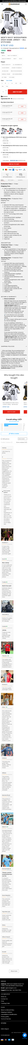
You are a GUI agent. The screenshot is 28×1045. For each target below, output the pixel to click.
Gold (20, 58)
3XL (21, 83)
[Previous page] (1, 21)
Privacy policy (5, 1017)
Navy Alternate (12, 55)
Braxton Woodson (16, 71)
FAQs (2, 1001)
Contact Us (4, 999)
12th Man (11, 77)
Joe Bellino (5, 71)
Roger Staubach (17, 67)
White (3, 55)
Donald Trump (6, 74)
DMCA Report (5, 1029)
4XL (3, 86)
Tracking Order (5, 1003)
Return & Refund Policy (7, 1010)
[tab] (0, 33)
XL (12, 83)
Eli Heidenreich (17, 64)
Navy (15, 58)
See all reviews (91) (14, 421)
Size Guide (9, 80)
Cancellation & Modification (9, 1014)
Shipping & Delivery (6, 1012)
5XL (7, 86)
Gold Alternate (6, 58)
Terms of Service (6, 1019)
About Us (3, 997)
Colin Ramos (5, 67)
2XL (16, 83)
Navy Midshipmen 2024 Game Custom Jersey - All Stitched (10, 403)
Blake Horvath (6, 64)
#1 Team (4, 77)
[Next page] (27, 21)
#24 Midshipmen (17, 74)
